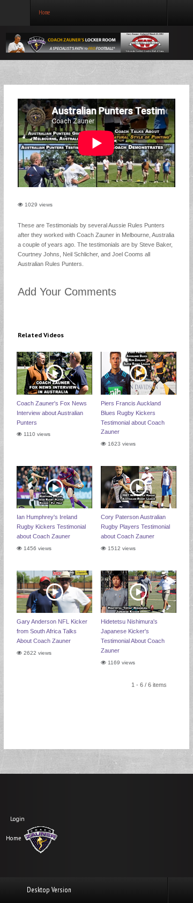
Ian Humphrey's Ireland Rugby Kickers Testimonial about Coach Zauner (51, 526)
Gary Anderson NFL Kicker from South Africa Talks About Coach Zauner (52, 631)
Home (13, 838)
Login (17, 819)
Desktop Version (49, 889)
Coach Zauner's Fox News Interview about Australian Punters (52, 413)
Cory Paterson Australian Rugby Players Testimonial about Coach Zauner (135, 526)
